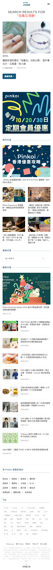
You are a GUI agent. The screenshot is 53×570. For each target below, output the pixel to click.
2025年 (6, 508)
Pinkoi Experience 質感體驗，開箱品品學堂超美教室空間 (13, 207)
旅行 (5, 523)
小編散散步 (7, 515)
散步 (33, 519)
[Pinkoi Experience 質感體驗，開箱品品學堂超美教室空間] (14, 194)
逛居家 (5, 483)
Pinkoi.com (10, 544)
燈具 (5, 526)
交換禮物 (42, 508)
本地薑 (26, 523)
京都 (5, 511)
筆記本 (6, 530)
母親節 (34, 523)
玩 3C (32, 483)
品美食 (5, 488)
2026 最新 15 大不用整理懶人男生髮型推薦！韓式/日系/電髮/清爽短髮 (35, 420)
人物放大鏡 (13, 511)
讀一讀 (6, 534)
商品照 (32, 511)
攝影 (11, 519)
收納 (27, 519)
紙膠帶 (19, 530)
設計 (26, 530)
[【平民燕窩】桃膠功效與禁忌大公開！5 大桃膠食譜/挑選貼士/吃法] (10, 359)
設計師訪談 (34, 530)
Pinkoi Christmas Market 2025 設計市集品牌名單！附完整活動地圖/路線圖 (26, 308)
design (14, 508)
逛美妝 (14, 488)
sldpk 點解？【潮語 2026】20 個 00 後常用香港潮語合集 (25, 450)
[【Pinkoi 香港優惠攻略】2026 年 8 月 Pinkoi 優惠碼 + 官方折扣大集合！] (26, 161)
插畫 (5, 519)
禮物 (31, 526)
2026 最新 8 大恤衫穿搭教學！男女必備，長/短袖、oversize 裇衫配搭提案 (35, 372)
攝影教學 (19, 519)
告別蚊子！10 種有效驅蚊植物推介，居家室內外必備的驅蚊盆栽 (35, 340)
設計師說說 (44, 530)
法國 (41, 523)
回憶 (38, 511)
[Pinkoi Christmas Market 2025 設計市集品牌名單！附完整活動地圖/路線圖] (26, 289)
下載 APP (35, 544)
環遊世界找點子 (21, 526)
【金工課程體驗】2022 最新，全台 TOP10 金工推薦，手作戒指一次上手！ (13, 237)
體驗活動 (17, 492)
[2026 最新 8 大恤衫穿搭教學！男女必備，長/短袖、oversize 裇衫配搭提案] (10, 374)
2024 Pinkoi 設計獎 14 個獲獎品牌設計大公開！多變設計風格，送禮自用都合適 (35, 324)
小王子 (46, 511)
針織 (27, 534)
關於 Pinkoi (20, 544)
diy (22, 508)
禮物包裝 (38, 526)
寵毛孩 (32, 488)
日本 (11, 523)
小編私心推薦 (18, 515)
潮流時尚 (5, 56)
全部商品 (28, 492)
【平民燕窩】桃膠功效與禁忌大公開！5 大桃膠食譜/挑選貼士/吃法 (34, 356)
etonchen (9, 68)
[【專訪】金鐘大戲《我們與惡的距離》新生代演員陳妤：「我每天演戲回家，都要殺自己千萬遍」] (39, 194)
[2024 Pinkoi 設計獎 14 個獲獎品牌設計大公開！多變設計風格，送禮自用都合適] (10, 326)
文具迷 (23, 483)
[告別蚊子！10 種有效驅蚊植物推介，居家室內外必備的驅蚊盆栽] (10, 343)
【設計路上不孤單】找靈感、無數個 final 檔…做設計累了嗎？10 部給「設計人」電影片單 (39, 239)
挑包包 (5, 479)
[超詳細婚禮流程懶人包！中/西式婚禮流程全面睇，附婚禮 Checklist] (10, 407)
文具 (40, 519)
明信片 (19, 523)
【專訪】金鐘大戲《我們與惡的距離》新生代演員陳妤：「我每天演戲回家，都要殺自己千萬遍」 (39, 209)
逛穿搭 (23, 479)
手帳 (44, 515)
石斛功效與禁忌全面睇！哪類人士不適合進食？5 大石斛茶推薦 (35, 388)
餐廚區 (14, 483)
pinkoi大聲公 (31, 508)
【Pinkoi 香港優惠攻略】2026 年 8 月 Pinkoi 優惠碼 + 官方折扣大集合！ (26, 181)
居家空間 (28, 515)
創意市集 (23, 511)
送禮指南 (6, 492)
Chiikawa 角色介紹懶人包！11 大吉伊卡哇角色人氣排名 (35, 435)
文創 (46, 519)
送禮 (20, 534)
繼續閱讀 (8, 76)
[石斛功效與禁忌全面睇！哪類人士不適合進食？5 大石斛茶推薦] (10, 391)
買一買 (14, 534)
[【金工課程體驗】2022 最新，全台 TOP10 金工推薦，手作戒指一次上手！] (14, 224)
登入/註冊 (43, 544)
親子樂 (23, 488)
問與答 (27, 544)
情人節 (37, 515)
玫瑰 (11, 526)
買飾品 (14, 479)
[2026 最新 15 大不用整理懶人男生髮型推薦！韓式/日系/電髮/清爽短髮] (10, 422)
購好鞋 (32, 479)
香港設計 (34, 534)
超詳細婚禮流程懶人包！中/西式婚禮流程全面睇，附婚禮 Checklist (35, 404)
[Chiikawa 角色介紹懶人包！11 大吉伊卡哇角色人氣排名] (10, 438)
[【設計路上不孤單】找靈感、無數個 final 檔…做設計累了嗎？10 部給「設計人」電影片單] (39, 224)
